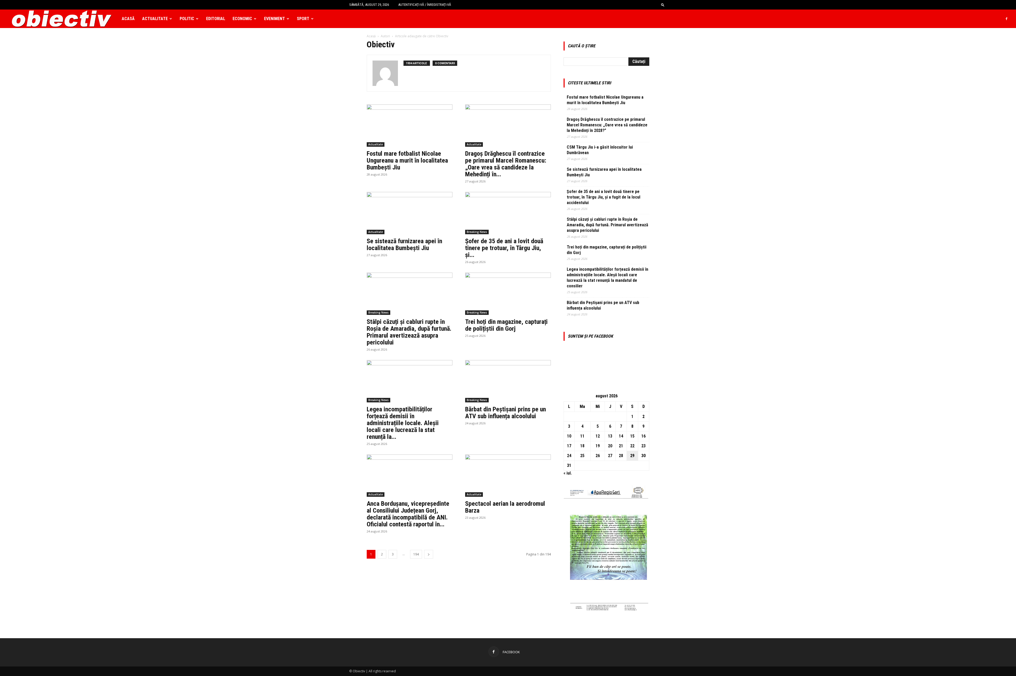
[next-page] (428, 554)
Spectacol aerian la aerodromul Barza (505, 507)
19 (598, 445)
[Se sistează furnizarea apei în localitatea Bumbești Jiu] (409, 213)
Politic (187, 18)
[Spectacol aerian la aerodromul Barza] (508, 475)
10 (569, 436)
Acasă (128, 18)
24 (569, 455)
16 (643, 436)
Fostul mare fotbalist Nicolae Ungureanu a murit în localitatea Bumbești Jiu (407, 160)
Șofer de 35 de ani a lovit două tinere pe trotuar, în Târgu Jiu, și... (504, 248)
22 (632, 445)
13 (610, 436)
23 (643, 445)
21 (621, 445)
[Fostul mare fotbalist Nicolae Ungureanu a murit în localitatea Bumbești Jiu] (409, 125)
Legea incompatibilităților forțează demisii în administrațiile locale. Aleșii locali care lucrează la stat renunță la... (403, 423)
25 (582, 455)
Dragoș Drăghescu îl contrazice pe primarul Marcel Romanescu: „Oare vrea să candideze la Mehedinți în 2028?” (607, 125)
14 (621, 436)
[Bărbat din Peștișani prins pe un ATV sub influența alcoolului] (508, 381)
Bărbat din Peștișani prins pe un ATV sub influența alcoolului (505, 413)
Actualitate (155, 18)
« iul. (568, 473)
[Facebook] (1006, 19)
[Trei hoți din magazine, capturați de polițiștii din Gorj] (508, 294)
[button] (663, 5)
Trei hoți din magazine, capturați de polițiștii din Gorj (506, 325)
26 (598, 455)
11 (582, 436)
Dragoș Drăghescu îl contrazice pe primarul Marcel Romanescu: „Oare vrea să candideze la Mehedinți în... (505, 164)
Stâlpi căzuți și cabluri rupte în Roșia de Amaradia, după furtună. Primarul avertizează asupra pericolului (409, 332)
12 (598, 436)
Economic (242, 18)
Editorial (215, 18)
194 (416, 554)
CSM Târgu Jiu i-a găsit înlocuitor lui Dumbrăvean (600, 150)
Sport (303, 18)
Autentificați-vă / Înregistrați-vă (424, 5)
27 (610, 455)
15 (632, 436)
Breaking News (477, 232)
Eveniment (274, 18)
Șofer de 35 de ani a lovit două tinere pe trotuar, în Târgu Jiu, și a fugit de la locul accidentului (603, 197)
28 (621, 455)
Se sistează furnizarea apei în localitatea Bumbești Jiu (404, 244)
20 (610, 445)
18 (582, 445)
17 (569, 445)
